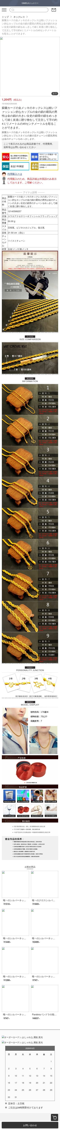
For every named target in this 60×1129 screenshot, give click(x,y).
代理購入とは (14, 174)
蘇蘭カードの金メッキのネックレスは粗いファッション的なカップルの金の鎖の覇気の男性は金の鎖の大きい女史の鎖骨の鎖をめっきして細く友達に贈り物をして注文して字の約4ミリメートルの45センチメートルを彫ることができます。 (29, 26)
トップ (5, 16)
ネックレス (19, 16)
